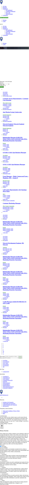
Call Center (6, 379)
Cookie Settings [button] (3, 423)
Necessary (4, 446)
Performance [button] (3, 459)
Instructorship (6, 383)
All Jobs (4, 6)
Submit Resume (9, 14)
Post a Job (8, 12)
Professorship (6, 385)
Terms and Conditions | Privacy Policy (11, 411)
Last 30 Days (6, 365)
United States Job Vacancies (9, 403)
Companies (5, 15)
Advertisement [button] (3, 472)
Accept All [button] (9, 423)
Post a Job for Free (4, 17)
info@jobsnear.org (4, 395)
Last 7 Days (5, 363)
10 (3, 351)
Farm (5, 381)
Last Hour (5, 360)
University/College (7, 388)
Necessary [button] (2, 445)
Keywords (2, 356)
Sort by (1, 82)
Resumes (5, 7)
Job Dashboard (9, 10)
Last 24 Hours (6, 361)
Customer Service (8, 380)
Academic (6, 376)
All (3, 366)
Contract (6, 371)
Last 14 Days (6, 364)
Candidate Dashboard (10, 11)
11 (3, 352)
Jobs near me (6, 406)
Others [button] (1, 479)
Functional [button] (2, 452)
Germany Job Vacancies (8, 402)
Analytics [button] (2, 466)
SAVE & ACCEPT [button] (4, 484)
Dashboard (5, 8)
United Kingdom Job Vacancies (10, 404)
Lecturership (6, 384)
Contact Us (5, 412)
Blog (4, 413)
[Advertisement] (14, 65)
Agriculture (6, 377)
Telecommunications (8, 386)
